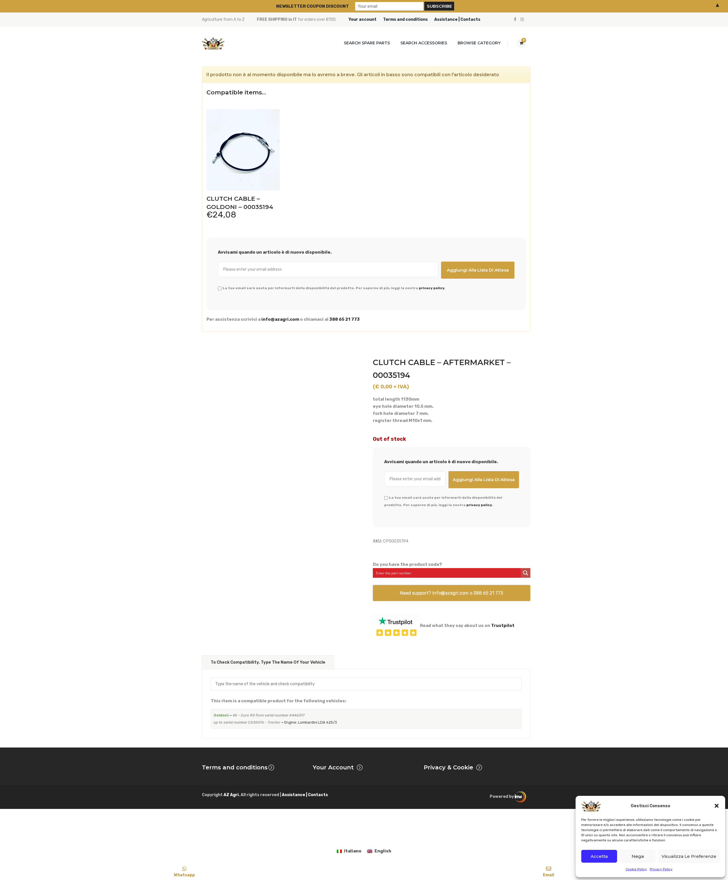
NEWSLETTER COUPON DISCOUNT (312, 6)
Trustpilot (502, 625)
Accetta (599, 856)
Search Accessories (423, 42)
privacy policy (431, 288)
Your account (363, 19)
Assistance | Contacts (457, 19)
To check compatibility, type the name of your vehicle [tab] (268, 662)
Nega (638, 856)
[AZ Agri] (213, 43)
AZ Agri (231, 794)
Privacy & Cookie (448, 767)
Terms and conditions (405, 19)
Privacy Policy (661, 869)
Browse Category (479, 42)
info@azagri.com (280, 319)
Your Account (333, 767)
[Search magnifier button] (525, 573)
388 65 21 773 (344, 319)
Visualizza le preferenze (688, 856)
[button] (716, 806)
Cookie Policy (636, 869)
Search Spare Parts (367, 42)
